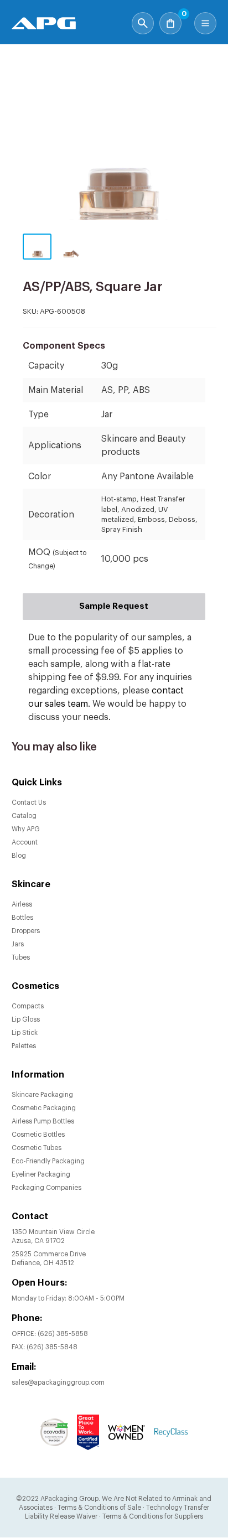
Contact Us (29, 802)
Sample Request (113, 606)
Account (25, 842)
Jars (18, 944)
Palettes (24, 1046)
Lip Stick (25, 1032)
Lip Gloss (26, 1019)
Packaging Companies (46, 1187)
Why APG (26, 829)
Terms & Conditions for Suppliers (152, 1516)
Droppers (26, 931)
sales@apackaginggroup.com (58, 1382)
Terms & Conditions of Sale (99, 1507)
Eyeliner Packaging (41, 1174)
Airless (22, 904)
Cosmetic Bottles (38, 1134)
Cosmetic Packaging (44, 1108)
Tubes (21, 957)
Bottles (22, 917)
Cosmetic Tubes (36, 1148)
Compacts (28, 1006)
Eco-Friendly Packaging (48, 1161)
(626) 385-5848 (52, 1347)
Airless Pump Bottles (43, 1121)
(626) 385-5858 (63, 1333)
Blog (19, 855)
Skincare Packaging (42, 1094)
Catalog (24, 815)
